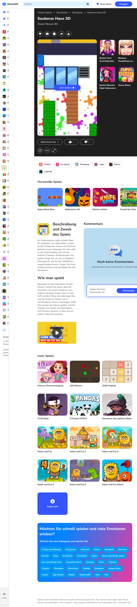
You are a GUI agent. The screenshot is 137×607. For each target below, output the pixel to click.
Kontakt (6, 337)
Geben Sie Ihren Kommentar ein (97, 291)
